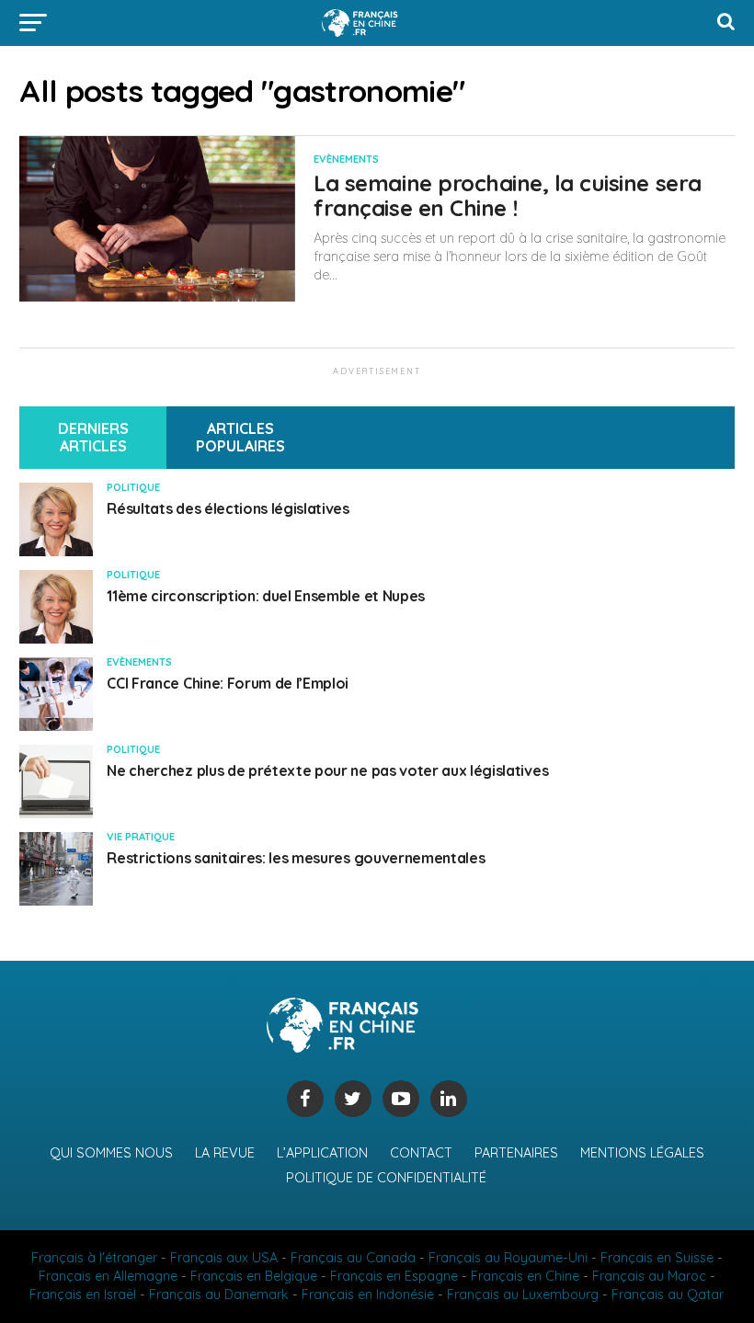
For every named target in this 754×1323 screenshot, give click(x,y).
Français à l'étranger (94, 1257)
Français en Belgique (253, 1276)
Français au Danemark (219, 1294)
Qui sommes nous (111, 1153)
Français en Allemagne (108, 1276)
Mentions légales (642, 1153)
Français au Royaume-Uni (508, 1257)
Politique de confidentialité (386, 1177)
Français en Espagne (394, 1276)
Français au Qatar (667, 1294)
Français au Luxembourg (523, 1294)
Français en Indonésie (368, 1294)
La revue (225, 1153)
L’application (322, 1153)
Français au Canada (353, 1257)
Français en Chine (525, 1276)
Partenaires (516, 1153)
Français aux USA (224, 1257)
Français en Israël (82, 1294)
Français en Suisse (657, 1257)
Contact (421, 1153)
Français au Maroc (649, 1276)
